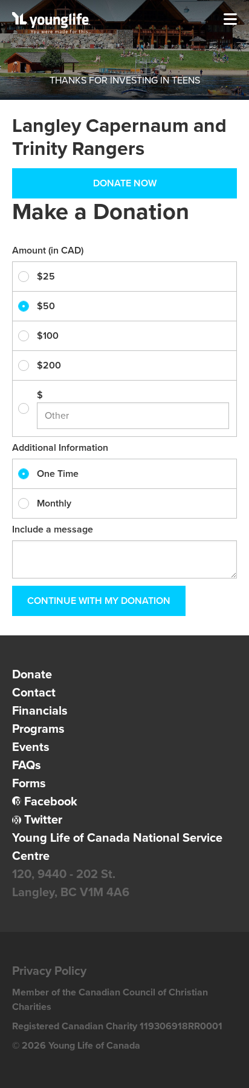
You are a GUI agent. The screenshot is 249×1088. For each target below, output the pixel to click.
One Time (58, 474)
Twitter (43, 820)
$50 (46, 306)
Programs (38, 729)
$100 (48, 336)
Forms (29, 783)
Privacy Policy (49, 971)
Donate (32, 674)
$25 (46, 276)
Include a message (52, 529)
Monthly (54, 503)
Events (31, 747)
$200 (49, 365)
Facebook (50, 802)
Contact (34, 693)
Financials (40, 711)
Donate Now (125, 183)
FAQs (26, 765)
